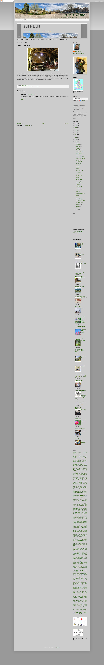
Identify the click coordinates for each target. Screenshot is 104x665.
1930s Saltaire (79, 175)
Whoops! (77, 177)
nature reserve (79, 547)
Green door (78, 173)
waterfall (81, 599)
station (86, 584)
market (85, 539)
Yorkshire (39, 86)
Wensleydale (79, 600)
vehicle (74, 595)
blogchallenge (80, 464)
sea (74, 574)
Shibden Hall (80, 575)
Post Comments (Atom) (27, 125)
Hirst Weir (80, 510)
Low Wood (85, 536)
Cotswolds (75, 482)
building (75, 470)
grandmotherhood (77, 500)
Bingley (81, 462)
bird (77, 464)
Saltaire (75, 570)
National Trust (34, 86)
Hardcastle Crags (80, 505)
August (77, 206)
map (82, 539)
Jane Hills (84, 518)
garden (81, 498)
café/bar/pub (75, 473)
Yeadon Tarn (82, 609)
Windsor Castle (76, 605)
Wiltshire (81, 604)
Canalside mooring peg (80, 193)
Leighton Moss (82, 531)
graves (85, 501)
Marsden (74, 540)
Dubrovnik (85, 490)
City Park (75, 479)
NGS (81, 548)
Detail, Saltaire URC (80, 156)
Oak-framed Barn (79, 202)
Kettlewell (85, 521)
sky (77, 581)
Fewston (75, 495)
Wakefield (75, 597)
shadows (85, 574)
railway (85, 562)
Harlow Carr (81, 506)
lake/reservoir (76, 527)
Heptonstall (85, 509)
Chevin (85, 477)
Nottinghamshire (76, 552)
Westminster (75, 602)
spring (74, 583)
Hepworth (75, 510)
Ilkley (86, 516)
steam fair (84, 586)
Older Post (66, 123)
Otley (79, 554)
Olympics (85, 553)
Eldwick (85, 491)
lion (76, 534)
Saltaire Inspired (76, 234)
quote (82, 562)
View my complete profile (78, 53)
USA (86, 593)
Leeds (74, 530)
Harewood (75, 506)
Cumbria (83, 483)
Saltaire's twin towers (80, 151)
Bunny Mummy (78, 438)
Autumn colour (79, 153)
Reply (22, 99)
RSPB (74, 568)
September (78, 204)
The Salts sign (78, 181)
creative (85, 482)
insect (86, 517)
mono (74, 543)
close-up (80, 479)
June (77, 209)
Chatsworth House (80, 477)
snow (79, 581)
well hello (83, 366)
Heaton (74, 509)
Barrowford (85, 460)
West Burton (84, 601)
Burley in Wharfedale (82, 470)
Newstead (77, 548)
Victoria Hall (79, 595)
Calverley (85, 473)
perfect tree (79, 558)
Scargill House (76, 573)
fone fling (85, 495)
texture (82, 588)
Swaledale (78, 588)
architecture (85, 456)
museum (78, 545)
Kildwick (74, 522)
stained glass (81, 584)
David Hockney (81, 484)
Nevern (83, 547)
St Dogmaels (80, 583)
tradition (83, 591)
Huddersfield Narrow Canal (78, 514)
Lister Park (80, 534)
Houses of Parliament (82, 513)
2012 (76, 137)
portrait (78, 561)
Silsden (81, 578)
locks (77, 536)
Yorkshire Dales (77, 612)
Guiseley (74, 504)
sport (86, 582)
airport (74, 455)
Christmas (80, 478)
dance (76, 484)
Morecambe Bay (84, 543)
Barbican (74, 460)
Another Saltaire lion (80, 182)
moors (79, 543)
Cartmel (74, 475)
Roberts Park (76, 566)
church (85, 478)
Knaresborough (84, 525)
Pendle (86, 557)
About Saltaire (24, 19)
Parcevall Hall (76, 557)
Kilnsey (78, 522)
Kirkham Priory (80, 523)
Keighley (77, 521)
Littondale (81, 535)
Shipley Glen (84, 577)
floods (78, 495)
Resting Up (83, 277)
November (78, 146)
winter (82, 605)
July (77, 208)
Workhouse (85, 606)
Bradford (85, 466)
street (83, 587)
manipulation (76, 539)
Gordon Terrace (83, 499)
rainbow (74, 563)
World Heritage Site (82, 608)
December (78, 144)
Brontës (75, 469)
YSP (79, 613)
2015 (76, 132)
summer (85, 587)
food (74, 496)
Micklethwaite (75, 541)
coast (78, 481)
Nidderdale (85, 548)
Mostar (74, 544)
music (81, 545)
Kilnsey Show (82, 522)
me (82, 540)
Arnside (78, 457)
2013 (76, 136)
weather (85, 599)
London (80, 536)
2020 (76, 123)
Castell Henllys (79, 475)
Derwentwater (75, 487)
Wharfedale (81, 602)
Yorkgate (75, 611)
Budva (86, 469)
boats (77, 465)
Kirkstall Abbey (76, 525)
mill (79, 541)
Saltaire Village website (78, 231)
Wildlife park (75, 604)
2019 (76, 125)
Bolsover (85, 465)
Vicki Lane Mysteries (79, 241)
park (80, 557)
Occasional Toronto (79, 276)
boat (74, 465)
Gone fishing (78, 184)
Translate (83, 100)
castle (84, 475)
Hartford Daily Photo (79, 286)
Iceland (81, 516)
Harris (86, 506)
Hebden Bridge (79, 509)
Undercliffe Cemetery (77, 593)
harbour (74, 505)
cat (86, 475)
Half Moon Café (80, 504)
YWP (81, 613)
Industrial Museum (77, 517)
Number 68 (78, 165)
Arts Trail (85, 457)
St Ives (85, 583)
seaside (77, 574)
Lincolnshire (84, 532)
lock (74, 536)
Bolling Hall (81, 465)
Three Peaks (75, 591)
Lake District (84, 526)
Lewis (86, 531)
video (82, 596)
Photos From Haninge (79, 272)
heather (85, 508)
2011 (76, 139)
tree (74, 592)
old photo (81, 553)
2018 (76, 127)
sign (79, 578)
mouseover (85, 544)
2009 (76, 143)
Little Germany (76, 535)
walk (86, 597)
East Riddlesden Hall (24, 86)
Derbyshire (85, 486)
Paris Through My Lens (80, 428)
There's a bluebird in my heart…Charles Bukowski (83, 320)
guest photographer (83, 503)
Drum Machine (80, 490)
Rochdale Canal (84, 566)
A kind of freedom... (79, 149)
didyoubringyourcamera (80, 316)
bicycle (74, 462)
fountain (77, 496)
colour (81, 481)
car (86, 474)
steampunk (75, 587)
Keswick (81, 521)
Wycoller (77, 609)
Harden (85, 505)
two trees (84, 592)
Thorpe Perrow (84, 589)
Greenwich (75, 503)
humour (85, 514)
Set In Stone (83, 263)
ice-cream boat (76, 516)
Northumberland (81, 550)
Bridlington (85, 468)
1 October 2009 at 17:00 (31, 94)
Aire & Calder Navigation (82, 453)
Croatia (74, 483)
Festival (85, 494)
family (78, 494)
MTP (74, 545)
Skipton (74, 581)
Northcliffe (75, 550)
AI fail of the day (78, 273)
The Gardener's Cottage (80, 365)
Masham (79, 540)
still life (79, 587)
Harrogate (75, 508)
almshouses (85, 455)
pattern (82, 557)
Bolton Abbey (76, 466)
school (81, 573)
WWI (74, 609)
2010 (76, 141)
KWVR (74, 526)
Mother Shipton (79, 544)
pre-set (86, 561)
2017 (76, 128)
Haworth (80, 508)
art (81, 457)
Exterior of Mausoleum (80, 158)
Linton (74, 534)
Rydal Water (84, 568)
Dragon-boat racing (83, 488)
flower (81, 495)
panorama (81, 556)
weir (74, 600)
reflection (75, 565)
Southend (83, 307)
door (86, 487)
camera (81, 474)
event (77, 492)
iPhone (79, 518)
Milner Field (82, 541)
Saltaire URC (83, 570)
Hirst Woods (84, 510)
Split (84, 582)
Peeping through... (79, 198)
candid (84, 474)
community (85, 481)
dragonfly (75, 490)
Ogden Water (76, 553)
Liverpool (85, 535)
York (86, 609)
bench (78, 461)
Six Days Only (79, 579)
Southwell (81, 582)
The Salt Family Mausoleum (79, 161)
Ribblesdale (78, 172)
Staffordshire (75, 584)
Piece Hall (75, 559)
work (80, 606)
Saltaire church (79, 155)
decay (81, 486)
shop (74, 578)
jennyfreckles (78, 51)
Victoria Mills (84, 595)
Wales (81, 597)
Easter (83, 491)
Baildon (78, 459)
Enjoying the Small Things (80, 401)
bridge (80, 468)
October (77, 148)
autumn (74, 459)
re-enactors (80, 563)
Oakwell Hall (84, 552)
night (74, 549)
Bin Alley (77, 168)
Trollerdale (78, 592)
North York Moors (83, 549)
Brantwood (75, 468)
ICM (84, 516)
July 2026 (83, 340)
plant (79, 559)
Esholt (74, 492)
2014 (76, 134)
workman (75, 608)
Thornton (78, 589)
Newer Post (19, 123)
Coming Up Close (78, 380)
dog (83, 487)
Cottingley (80, 482)
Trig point (77, 191)
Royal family (84, 567)
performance (85, 558)
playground (83, 559)
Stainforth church (79, 170)
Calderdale (81, 473)
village (85, 596)
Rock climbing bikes (80, 189)
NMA (77, 549)
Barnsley (79, 460)
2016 (76, 130)
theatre (74, 589)
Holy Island (80, 512)
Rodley (74, 567)
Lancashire (84, 527)
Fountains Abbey (83, 496)
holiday (75, 512)
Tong (80, 591)
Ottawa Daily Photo (79, 252)
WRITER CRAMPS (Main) (80, 375)
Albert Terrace (79, 455)
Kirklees (85, 523)
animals (79, 456)
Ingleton (82, 517)
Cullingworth (78, 483)
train (86, 591)
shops (77, 578)
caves (74, 477)
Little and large (79, 179)
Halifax (85, 504)
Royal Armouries (79, 567)
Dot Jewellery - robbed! (80, 200)
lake (78, 526)
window (85, 604)
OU (82, 554)
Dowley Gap (75, 488)
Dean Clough (76, 486)
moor (77, 543)
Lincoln (79, 532)
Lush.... (77, 195)
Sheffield (74, 575)
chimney (75, 478)
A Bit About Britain (79, 349)
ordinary (75, 554)
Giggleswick (75, 499)
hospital (85, 512)
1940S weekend (77, 452)
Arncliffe (74, 457)
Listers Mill (85, 534)
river (86, 565)
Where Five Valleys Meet (80, 390)
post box (82, 561)
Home (17, 19)
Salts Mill (75, 572)
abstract (85, 452)
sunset (74, 588)
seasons (81, 574)
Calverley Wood (76, 474)
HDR (83, 508)
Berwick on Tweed (83, 461)
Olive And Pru (78, 306)
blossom (85, 464)
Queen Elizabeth (76, 562)
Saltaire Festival (76, 232)
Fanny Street (78, 163)
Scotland (85, 573)
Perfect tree (78, 166)
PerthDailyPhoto (78, 418)
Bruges (78, 469)
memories (85, 540)
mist (86, 541)
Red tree (77, 197)
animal (75, 456)
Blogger (57, 647)
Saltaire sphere (79, 186)
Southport (77, 582)
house (74, 513)
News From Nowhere (79, 262)
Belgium (75, 461)
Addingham (75, 453)
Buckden (82, 469)
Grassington (80, 501)
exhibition (81, 492)
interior (30, 86)
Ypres (77, 613)
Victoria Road (78, 188)
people (74, 558)
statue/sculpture (77, 586)
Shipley (85, 575)
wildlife (86, 602)
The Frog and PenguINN (80, 296)
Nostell (86, 550)
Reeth (86, 563)
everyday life (78, 355)
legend (77, 531)
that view (85, 588)
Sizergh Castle (84, 579)
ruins (78, 568)
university (83, 593)
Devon (80, 487)
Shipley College (76, 577)
